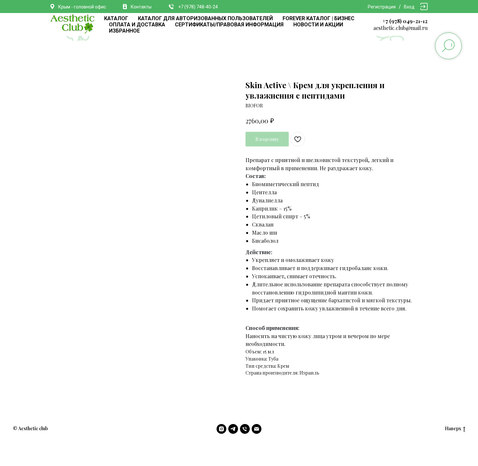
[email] (256, 429)
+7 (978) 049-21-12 (405, 21)
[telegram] (233, 429)
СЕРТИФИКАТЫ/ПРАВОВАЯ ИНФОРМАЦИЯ (229, 24)
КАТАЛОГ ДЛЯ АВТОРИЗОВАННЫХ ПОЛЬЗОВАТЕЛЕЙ (205, 18)
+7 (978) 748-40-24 (198, 6)
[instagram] (221, 429)
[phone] (245, 429)
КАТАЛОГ (116, 18)
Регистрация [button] (382, 6)
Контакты (141, 6)
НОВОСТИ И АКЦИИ (318, 24)
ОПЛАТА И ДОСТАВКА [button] (137, 24)
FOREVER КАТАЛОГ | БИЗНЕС (318, 18)
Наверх (453, 429)
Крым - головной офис (82, 6)
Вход (409, 6)
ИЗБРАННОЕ (124, 31)
